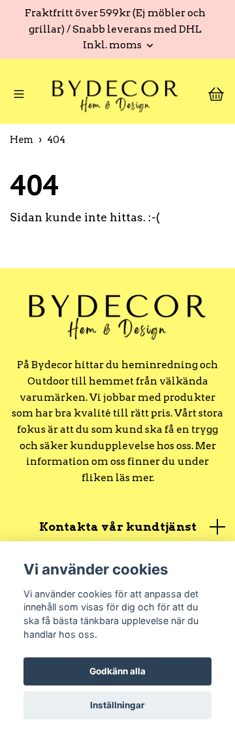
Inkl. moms (113, 45)
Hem (21, 144)
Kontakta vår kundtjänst (117, 531)
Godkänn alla (117, 671)
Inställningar (117, 705)
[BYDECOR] (115, 97)
